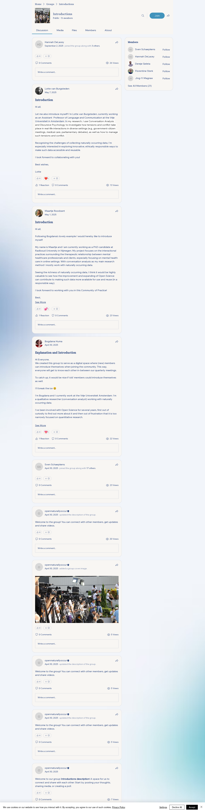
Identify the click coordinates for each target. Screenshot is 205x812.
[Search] (143, 16)
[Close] (201, 807)
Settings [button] (163, 807)
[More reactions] (47, 56)
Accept (192, 807)
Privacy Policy (118, 807)
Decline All (177, 807)
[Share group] (168, 15)
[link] (42, 30)
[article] (77, 59)
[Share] (117, 42)
